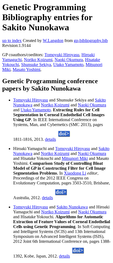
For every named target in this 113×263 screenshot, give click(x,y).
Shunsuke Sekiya (36, 64)
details (50, 139)
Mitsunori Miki (75, 158)
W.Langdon (53, 40)
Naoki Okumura (69, 59)
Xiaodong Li (75, 173)
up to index (12, 40)
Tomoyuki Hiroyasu (61, 54)
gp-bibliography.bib (91, 40)
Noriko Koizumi (38, 59)
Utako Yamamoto (68, 64)
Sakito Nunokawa (72, 207)
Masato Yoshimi (26, 69)
